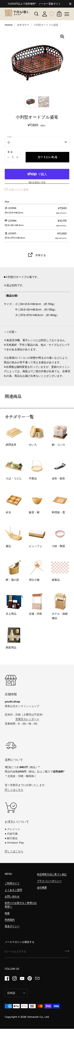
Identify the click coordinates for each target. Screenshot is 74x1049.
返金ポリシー (12, 926)
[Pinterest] (29, 978)
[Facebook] (7, 978)
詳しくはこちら (14, 789)
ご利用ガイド (12, 883)
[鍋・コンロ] (60, 432)
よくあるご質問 (13, 890)
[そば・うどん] (14, 466)
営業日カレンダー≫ (27, 719)
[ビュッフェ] (37, 533)
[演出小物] (37, 567)
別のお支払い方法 (37, 182)
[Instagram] (14, 978)
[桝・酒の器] (14, 567)
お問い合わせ (12, 896)
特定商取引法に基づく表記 (52, 874)
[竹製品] (37, 466)
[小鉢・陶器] (60, 533)
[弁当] (14, 500)
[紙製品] (60, 567)
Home (9, 24)
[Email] (37, 978)
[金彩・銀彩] (60, 466)
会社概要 (42, 887)
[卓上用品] (14, 601)
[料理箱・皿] (60, 500)
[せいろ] (37, 432)
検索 (7, 913)
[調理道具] (14, 432)
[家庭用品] (14, 635)
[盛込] (14, 533)
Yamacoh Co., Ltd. (38, 1016)
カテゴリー (23, 24)
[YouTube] (22, 978)
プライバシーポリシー (49, 881)
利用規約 (10, 919)
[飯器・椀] (37, 500)
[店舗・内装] (37, 601)
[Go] (67, 952)
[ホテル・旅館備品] (60, 601)
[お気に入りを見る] (51, 13)
